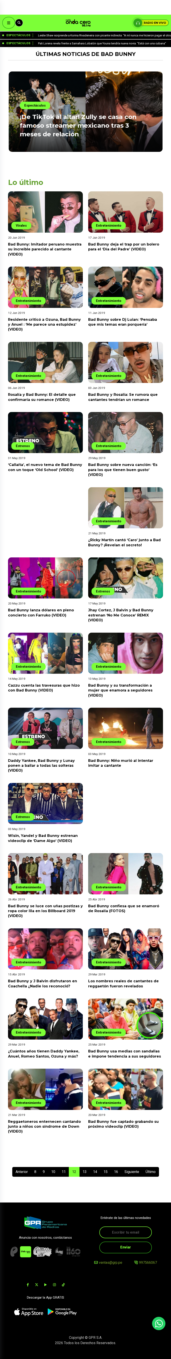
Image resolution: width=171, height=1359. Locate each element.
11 (64, 1172)
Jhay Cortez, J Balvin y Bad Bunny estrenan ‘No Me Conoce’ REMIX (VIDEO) (120, 615)
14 (95, 1172)
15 (106, 1172)
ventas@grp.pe (110, 1262)
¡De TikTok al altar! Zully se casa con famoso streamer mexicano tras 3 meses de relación (78, 125)
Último (151, 1172)
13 (85, 1172)
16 (116, 1172)
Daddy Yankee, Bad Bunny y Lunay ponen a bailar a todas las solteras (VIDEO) (41, 766)
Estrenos (23, 446)
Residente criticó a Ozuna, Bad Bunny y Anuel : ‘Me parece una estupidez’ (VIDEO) (44, 324)
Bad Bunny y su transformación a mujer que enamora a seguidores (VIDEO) (120, 690)
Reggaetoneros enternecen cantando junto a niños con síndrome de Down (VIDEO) (44, 1126)
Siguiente (131, 1172)
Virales (21, 226)
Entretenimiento (108, 226)
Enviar (125, 1247)
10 (53, 1172)
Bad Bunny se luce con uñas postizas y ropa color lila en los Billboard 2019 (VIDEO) (45, 911)
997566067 (148, 1262)
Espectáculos (35, 105)
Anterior (22, 1172)
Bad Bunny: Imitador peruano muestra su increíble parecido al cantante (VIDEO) (44, 249)
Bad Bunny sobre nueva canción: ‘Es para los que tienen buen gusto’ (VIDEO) (122, 470)
